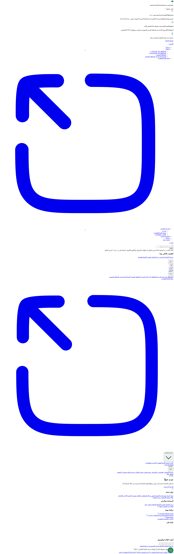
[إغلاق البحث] (172, 245)
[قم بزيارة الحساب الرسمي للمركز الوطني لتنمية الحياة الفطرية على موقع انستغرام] (87, 530)
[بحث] (170, 243)
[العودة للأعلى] (172, 489)
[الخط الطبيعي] (164, 544)
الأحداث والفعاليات (160, 234)
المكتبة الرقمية (164, 257)
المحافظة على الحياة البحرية (157, 53)
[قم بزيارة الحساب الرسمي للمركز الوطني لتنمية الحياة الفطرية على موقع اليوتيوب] (87, 536)
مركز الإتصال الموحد (153, 257)
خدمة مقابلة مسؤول (128, 472)
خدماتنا (171, 257)
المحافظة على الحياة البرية (158, 51)
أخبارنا (164, 231)
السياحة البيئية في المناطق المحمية (155, 56)
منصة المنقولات (168, 472)
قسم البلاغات (139, 472)
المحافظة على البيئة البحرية (149, 277)
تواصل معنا (170, 474)
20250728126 (169, 41)
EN (172, 243)
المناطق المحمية (161, 55)
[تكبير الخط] (168, 544)
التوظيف (119, 472)
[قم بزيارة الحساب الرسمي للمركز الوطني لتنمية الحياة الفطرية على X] (87, 526)
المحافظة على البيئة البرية (165, 277)
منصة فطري (147, 472)
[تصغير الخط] (160, 544)
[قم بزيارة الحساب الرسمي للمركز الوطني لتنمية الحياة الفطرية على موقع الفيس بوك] (87, 534)
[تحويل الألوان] (171, 543)
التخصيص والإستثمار (157, 472)
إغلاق (171, 248)
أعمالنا (170, 271)
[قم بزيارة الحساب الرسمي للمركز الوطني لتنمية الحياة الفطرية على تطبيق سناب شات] (87, 532)
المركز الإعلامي (168, 453)
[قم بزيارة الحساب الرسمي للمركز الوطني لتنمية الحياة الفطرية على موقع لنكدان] (87, 528)
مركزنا (171, 269)
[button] (168, 487)
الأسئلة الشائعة (142, 257)
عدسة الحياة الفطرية (160, 233)
